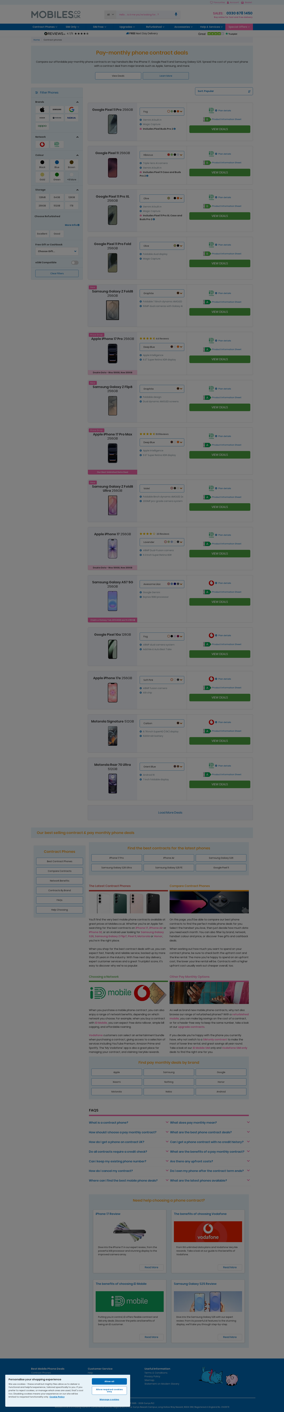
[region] (67, 1390)
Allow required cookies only (109, 1390)
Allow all (109, 1381)
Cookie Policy (57, 1396)
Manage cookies (109, 1399)
